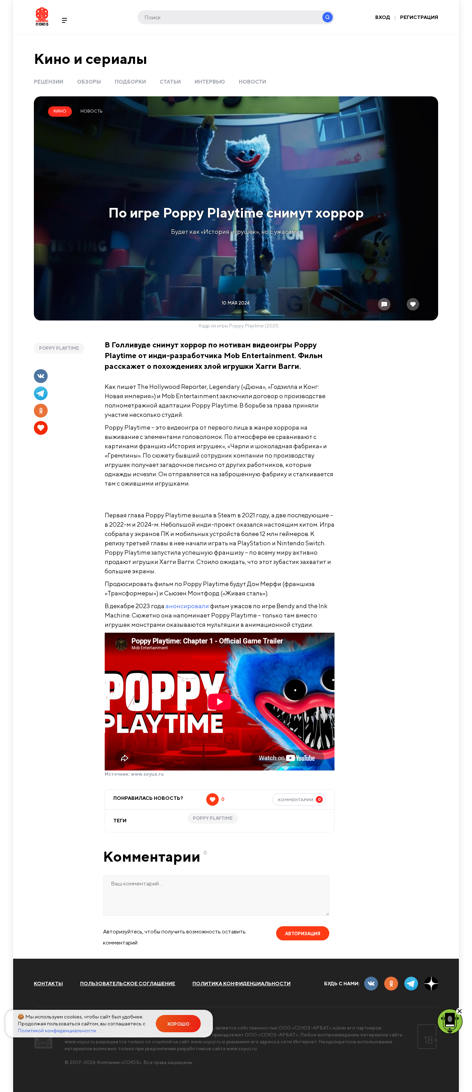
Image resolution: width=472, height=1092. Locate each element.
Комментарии (299, 799)
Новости (252, 82)
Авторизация (302, 933)
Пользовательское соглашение (127, 983)
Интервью (210, 82)
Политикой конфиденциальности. (57, 1030)
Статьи (170, 82)
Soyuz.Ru (42, 16)
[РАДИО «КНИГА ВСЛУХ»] (449, 1020)
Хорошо (178, 1024)
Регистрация (419, 17)
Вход (382, 17)
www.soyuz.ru (147, 774)
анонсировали (187, 606)
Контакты (48, 983)
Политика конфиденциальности (241, 983)
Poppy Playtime (59, 348)
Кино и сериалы (90, 58)
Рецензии (48, 82)
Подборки (130, 82)
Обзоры (89, 82)
